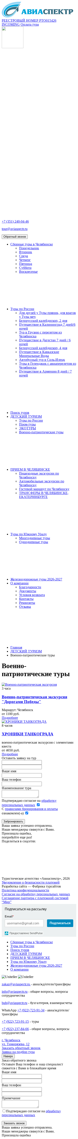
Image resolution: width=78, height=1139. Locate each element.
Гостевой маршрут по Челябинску (44, 489)
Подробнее (10, 718)
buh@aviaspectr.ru (14, 1003)
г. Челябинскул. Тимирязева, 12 (15, 1042)
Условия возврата (32, 595)
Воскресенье (28, 271)
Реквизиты (27, 603)
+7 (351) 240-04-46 (15, 221)
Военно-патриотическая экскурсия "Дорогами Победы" (34, 699)
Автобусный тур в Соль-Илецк (42, 360)
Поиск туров (19, 412)
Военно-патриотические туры (41, 432)
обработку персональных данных (31, 1113)
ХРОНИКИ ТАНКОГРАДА (27, 734)
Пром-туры (27, 424)
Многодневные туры (34, 538)
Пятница (25, 264)
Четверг (25, 260)
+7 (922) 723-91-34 (30, 1010)
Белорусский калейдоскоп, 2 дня (43, 320)
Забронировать (13, 821)
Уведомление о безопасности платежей (31, 882)
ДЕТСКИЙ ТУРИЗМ (26, 416)
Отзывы (25, 606)
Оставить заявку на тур (19, 758)
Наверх (8, 1056)
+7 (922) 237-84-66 (15, 1029)
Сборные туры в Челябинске (31, 244)
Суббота (25, 268)
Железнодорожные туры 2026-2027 (36, 579)
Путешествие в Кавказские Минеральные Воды (39, 354)
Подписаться (60, 923)
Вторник (25, 252)
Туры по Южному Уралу (28, 534)
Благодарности (30, 587)
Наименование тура (16, 788)
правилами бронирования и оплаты (31, 809)
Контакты (26, 599)
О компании (19, 583)
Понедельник (29, 248)
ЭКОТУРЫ (27, 428)
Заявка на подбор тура (18, 1052)
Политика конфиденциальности (25, 890)
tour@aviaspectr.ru (15, 229)
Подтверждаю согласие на (31, 1113)
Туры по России (22, 309)
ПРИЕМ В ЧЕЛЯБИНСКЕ (30, 469)
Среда (23, 256)
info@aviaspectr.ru (15, 991)
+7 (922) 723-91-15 (15, 1021)
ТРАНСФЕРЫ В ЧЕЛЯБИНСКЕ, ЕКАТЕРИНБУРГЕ (43, 495)
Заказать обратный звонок (21, 1048)
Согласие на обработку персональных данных (36, 894)
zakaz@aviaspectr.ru (16, 984)
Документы (27, 591)
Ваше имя (9, 771)
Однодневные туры (33, 542)
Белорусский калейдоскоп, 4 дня (43, 348)
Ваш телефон (11, 779)
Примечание (11, 1098)
